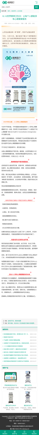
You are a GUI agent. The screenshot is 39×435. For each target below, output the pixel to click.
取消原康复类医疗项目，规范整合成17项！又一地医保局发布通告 (20, 334)
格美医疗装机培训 (20, 337)
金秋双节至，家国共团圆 (14, 321)
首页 (9, 11)
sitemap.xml (26, 429)
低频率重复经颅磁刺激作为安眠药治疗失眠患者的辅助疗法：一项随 (20, 361)
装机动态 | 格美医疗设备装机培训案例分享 (20, 352)
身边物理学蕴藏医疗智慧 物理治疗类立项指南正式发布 (20, 355)
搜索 (36, 7)
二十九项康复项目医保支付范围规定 (20, 346)
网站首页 (4, 433)
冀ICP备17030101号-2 (16, 429)
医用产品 (14, 433)
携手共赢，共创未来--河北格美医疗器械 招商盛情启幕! (22, 323)
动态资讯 (13, 11)
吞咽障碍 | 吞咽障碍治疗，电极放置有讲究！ (20, 358)
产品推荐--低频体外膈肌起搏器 (20, 340)
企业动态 (19, 11)
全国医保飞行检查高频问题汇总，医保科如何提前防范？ (20, 343)
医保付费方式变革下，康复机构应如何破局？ (20, 349)
